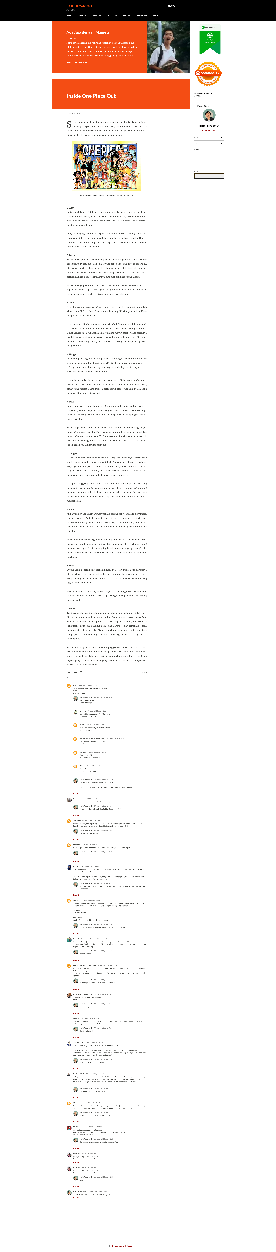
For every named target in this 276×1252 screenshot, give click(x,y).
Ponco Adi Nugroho (80, 939)
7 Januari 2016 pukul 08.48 (97, 752)
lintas (82, 725)
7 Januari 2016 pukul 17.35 (103, 951)
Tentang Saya (142, 15)
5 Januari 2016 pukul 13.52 (91, 900)
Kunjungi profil (209, 130)
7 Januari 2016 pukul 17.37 (103, 1088)
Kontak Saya (112, 15)
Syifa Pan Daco (85, 766)
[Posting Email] (80, 672)
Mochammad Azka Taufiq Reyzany (92, 738)
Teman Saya (97, 15)
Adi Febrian (77, 820)
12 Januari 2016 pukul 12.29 (103, 779)
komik (74, 672)
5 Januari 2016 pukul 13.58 (103, 924)
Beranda (69, 15)
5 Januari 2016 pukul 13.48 (103, 852)
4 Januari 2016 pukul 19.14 (90, 799)
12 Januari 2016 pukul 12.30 (103, 1177)
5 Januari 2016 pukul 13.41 (94, 725)
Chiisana (83, 752)
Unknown (76, 845)
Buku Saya (127, 15)
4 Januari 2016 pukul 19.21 (103, 806)
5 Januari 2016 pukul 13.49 (103, 883)
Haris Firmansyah (79, 6)
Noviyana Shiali (78, 1074)
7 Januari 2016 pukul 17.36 (103, 1004)
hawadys (83, 711)
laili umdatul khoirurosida (82, 994)
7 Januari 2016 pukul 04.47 (95, 1074)
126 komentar (81, 62)
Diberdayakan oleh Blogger (122, 1246)
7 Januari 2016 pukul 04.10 (94, 1042)
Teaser (155, 15)
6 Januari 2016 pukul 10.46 (102, 994)
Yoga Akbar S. (78, 1042)
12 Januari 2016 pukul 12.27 (97, 1191)
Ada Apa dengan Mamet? (87, 32)
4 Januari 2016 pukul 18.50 (103, 697)
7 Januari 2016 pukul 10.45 (101, 766)
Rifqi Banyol (77, 1127)
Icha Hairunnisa (78, 866)
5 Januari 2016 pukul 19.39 (114, 738)
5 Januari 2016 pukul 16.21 (98, 939)
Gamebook (83, 15)
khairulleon (77, 1153)
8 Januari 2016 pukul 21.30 (92, 1127)
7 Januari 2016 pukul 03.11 (89, 1018)
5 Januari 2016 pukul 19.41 (108, 965)
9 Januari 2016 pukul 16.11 (92, 1153)
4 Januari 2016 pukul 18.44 (88, 685)
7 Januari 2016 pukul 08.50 (90, 1103)
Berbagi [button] (69, 62)
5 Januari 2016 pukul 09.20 (103, 830)
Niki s (75, 685)
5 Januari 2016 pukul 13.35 (95, 866)
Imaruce (76, 799)
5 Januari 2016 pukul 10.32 (91, 845)
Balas (76, 794)
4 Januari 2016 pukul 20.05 (92, 820)
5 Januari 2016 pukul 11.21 (97, 711)
